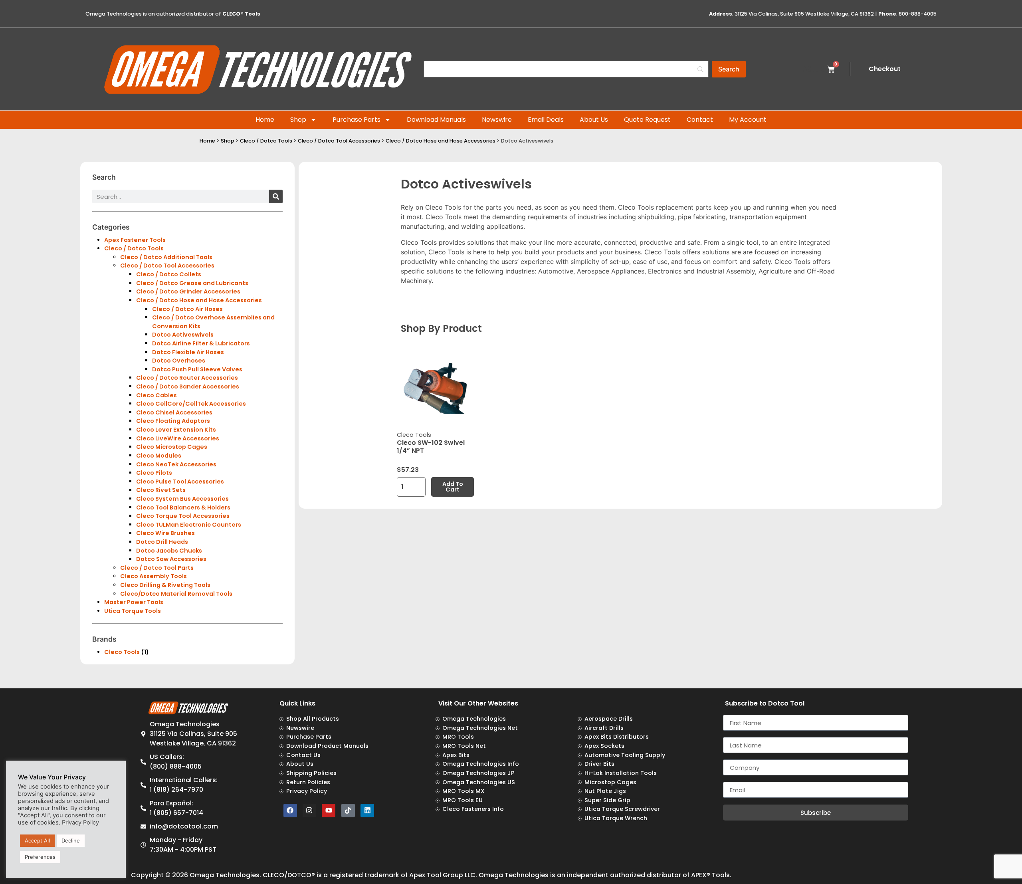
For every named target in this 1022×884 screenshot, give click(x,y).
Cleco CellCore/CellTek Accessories (191, 404)
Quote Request (647, 119)
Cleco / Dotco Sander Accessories (187, 386)
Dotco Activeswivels (183, 335)
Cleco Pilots (154, 473)
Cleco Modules (158, 456)
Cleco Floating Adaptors (173, 421)
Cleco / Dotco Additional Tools (166, 257)
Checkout (885, 68)
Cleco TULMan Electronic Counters (188, 525)
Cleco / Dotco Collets (168, 274)
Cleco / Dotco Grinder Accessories (188, 291)
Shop (298, 119)
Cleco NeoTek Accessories (176, 464)
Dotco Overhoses (178, 361)
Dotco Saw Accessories (171, 559)
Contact (700, 119)
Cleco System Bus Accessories (182, 499)
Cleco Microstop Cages (171, 447)
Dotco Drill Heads (162, 542)
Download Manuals (436, 119)
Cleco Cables (156, 395)
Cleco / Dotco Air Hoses (187, 309)
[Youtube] (328, 810)
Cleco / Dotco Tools (266, 140)
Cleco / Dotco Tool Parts (157, 568)
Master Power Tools (133, 602)
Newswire (497, 119)
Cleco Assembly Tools (153, 576)
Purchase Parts (356, 119)
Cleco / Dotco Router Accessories (187, 378)
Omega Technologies (224, 875)
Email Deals (546, 119)
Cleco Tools (122, 652)
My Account (747, 119)
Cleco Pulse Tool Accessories (180, 482)
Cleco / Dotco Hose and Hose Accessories (440, 140)
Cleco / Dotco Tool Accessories (339, 140)
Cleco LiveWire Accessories (177, 438)
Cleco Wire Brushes (165, 533)
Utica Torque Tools (132, 611)
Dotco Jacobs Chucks (169, 551)
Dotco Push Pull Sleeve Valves (197, 369)
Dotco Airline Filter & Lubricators (201, 343)
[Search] (276, 196)
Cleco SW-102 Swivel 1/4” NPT (431, 446)
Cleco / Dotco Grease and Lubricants (192, 283)
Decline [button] (70, 840)
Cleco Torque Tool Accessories (183, 516)
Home (265, 119)
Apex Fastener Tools (135, 240)
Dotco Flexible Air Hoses (188, 352)
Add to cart (452, 487)
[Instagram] (309, 810)
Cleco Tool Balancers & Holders (183, 507)
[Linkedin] (367, 810)
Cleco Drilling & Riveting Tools (165, 585)
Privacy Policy (80, 822)
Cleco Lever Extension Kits (176, 430)
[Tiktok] (348, 810)
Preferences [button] (40, 857)
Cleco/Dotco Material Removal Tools (176, 594)
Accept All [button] (37, 840)
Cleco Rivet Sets (161, 490)
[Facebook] (290, 810)
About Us (594, 119)
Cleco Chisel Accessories (174, 412)
